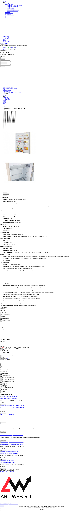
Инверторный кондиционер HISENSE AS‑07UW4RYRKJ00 (12, 407)
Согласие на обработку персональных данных (9, 504)
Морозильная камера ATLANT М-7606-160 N (9, 398)
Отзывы (4, 31)
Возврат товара (7, 30)
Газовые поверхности (11, 8)
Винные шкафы (5, 83)
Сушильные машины (6, 81)
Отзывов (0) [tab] (5, 195)
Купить (2, 357)
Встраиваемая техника (9, 4)
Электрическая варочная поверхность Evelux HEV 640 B (11, 435)
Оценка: (1, 348)
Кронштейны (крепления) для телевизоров (13, 20)
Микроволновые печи (11, 9)
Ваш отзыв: (2, 346)
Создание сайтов (3, 471)
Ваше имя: (2, 56)
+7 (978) (4, 47)
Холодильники (7, 12)
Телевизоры (7, 3)
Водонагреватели (6, 84)
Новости (4, 32)
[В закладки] (0, 356)
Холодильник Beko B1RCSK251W (7, 416)
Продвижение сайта (10, 471)
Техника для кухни (8, 26)
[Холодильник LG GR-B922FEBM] (9, 129)
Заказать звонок (3, 50)
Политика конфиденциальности (6, 503)
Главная (4, 1)
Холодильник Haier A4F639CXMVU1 (7, 462)
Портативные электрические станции (12, 23)
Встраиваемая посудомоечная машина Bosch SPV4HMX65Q (12, 444)
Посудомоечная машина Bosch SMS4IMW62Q (9, 453)
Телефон (2, 57)
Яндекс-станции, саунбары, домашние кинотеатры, (14, 27)
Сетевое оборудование (9, 25)
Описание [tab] (4, 192)
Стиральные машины (9, 13)
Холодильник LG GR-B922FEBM (9, 106)
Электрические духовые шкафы (13, 10)
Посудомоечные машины (9, 15)
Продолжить (3, 349)
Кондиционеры (8, 14)
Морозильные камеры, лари (10, 22)
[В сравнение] (5, 404)
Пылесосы (4, 82)
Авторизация (7, 38)
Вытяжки (8, 7)
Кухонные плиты (8, 16)
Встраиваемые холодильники (12, 6)
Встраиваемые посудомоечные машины (14, 5)
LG (7, 358)
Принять (41, 509)
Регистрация (7, 37)
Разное (6, 24)
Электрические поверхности (12, 11)
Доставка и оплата (6, 28)
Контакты (4, 33)
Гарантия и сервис (6, 29)
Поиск (4, 34)
